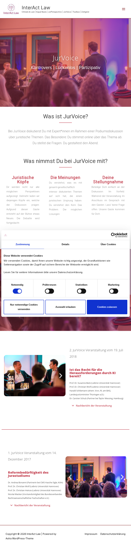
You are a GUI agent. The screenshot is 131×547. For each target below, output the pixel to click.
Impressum (91, 533)
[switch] (49, 291)
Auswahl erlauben (65, 307)
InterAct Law (36, 7)
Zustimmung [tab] (23, 244)
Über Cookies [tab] (108, 244)
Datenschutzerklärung (112, 533)
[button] (9, 375)
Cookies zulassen (107, 307)
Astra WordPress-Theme (20, 538)
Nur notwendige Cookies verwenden (24, 307)
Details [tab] (65, 244)
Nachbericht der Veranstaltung (94, 405)
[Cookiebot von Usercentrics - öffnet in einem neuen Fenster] (113, 235)
